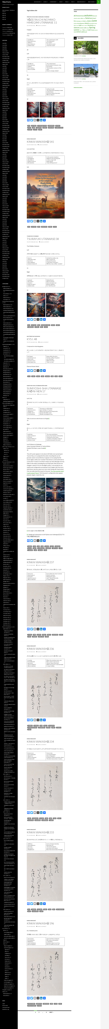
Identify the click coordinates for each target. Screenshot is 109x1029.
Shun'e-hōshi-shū (7, 593)
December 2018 (5, 209)
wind (40, 129)
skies (95, 25)
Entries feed (5, 1005)
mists (58, 325)
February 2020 (5, 184)
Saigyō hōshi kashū (7, 560)
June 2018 (4, 221)
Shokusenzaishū (6, 389)
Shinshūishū (5, 382)
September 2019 (5, 194)
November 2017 (5, 232)
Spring (92, 27)
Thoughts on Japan (6, 989)
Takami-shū (5, 607)
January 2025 (5, 77)
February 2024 (5, 98)
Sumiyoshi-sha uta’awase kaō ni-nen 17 (44, 390)
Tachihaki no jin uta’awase (9, 796)
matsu (75, 23)
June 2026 (4, 45)
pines (34, 548)
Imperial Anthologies (6, 344)
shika (50, 226)
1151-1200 (5, 875)
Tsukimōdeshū (6, 442)
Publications (5, 399)
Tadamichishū (6, 598)
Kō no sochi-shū (6, 522)
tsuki (60, 548)
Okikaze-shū (6, 545)
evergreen (35, 818)
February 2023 (5, 121)
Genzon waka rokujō (7, 418)
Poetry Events (6, 297)
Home (60, 1)
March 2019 (5, 203)
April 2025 (4, 72)
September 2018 (5, 215)
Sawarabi (7, 966)
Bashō (5, 450)
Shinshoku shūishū (7, 380)
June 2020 (4, 177)
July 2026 (4, 43)
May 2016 (4, 265)
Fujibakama (7, 953)
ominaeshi (30, 327)
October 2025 (5, 60)
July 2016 (4, 261)
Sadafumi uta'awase (8, 726)
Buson (5, 452)
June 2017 (4, 242)
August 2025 (5, 64)
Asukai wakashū (6, 475)
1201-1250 (5, 909)
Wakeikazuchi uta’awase (9, 906)
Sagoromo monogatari (8, 986)
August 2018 (5, 217)
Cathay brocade (42, 125)
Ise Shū (4, 498)
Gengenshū (5, 410)
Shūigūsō (5, 437)
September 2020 (5, 171)
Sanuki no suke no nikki (9, 938)
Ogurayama (42, 727)
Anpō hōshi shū (6, 473)
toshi (86, 30)
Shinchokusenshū (7, 368)
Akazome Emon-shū (7, 465)
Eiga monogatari (7, 945)
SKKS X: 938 (9, 35)
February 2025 (5, 75)
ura (35, 550)
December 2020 (5, 165)
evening (36, 725)
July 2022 (4, 135)
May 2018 (4, 223)
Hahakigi (6, 955)
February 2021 (5, 161)
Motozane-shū (6, 538)
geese (33, 376)
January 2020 (5, 186)
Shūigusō (5, 587)
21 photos (84, 55)
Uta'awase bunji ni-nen (9, 904)
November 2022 (5, 127)
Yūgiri (6, 978)
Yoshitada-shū (6, 621)
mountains (35, 911)
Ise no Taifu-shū (6, 496)
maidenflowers (46, 325)
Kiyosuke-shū (6, 520)
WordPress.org (5, 1009)
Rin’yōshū (5, 429)
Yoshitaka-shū (6, 623)
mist (29, 911)
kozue (46, 546)
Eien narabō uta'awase (8, 840)
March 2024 (5, 96)
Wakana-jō (7, 974)
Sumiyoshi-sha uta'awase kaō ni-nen (37, 385)
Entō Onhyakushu (7, 308)
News (3, 397)
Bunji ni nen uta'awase (8, 877)
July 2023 (4, 112)
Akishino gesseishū (7, 467)
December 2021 (5, 144)
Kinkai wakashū (31, 139)
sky (42, 327)
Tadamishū (5, 602)
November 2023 (5, 104)
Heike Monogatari (8, 980)
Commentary (53, 1)
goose (41, 818)
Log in (3, 1003)
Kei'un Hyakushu (6, 317)
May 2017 (4, 244)
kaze (29, 127)
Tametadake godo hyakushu (9, 334)
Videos (3, 991)
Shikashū (5, 366)
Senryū (4, 460)
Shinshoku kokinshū (7, 378)
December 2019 (5, 188)
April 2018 (4, 224)
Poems (66, 1)
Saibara (4, 458)
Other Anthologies (6, 403)
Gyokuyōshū (6, 352)
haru (91, 18)
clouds (75, 18)
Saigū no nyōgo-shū (7, 558)
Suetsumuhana (8, 968)
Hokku (4, 448)
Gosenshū (5, 348)
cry (29, 376)
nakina (45, 127)
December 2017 (5, 230)
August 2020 (5, 173)
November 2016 (5, 253)
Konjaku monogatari (8, 984)
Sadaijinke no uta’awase (9, 805)
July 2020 (4, 175)
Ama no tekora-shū (7, 471)
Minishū (5, 532)
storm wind (41, 548)
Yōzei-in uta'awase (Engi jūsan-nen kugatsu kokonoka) (9, 761)
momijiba (39, 127)
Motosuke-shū (6, 536)
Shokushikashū (6, 391)
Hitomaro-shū (6, 492)
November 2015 (5, 276)
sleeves (77, 28)
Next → (51, 1012)
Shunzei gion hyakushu (8, 328)
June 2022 (4, 137)
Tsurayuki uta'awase (33, 236)
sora (88, 27)
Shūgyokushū (6, 585)
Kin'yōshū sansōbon (8, 361)
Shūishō (5, 439)
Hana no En (7, 957)
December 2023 (5, 102)
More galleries (78, 87)
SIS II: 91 (4, 17)
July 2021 (4, 154)
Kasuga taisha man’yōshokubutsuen (83, 58)
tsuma (39, 1005)
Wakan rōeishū (6, 444)
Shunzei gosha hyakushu (8, 330)
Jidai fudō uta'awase (8, 916)
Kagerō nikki (6, 934)
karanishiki (51, 125)
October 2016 (5, 255)
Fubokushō (5, 408)
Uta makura (5, 299)
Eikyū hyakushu (6, 304)
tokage (59, 727)
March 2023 (5, 119)
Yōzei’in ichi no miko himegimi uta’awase (38, 16)
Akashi (6, 951)
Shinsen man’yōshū (7, 433)
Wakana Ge (7, 972)
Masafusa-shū (6, 528)
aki (29, 125)
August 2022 (5, 133)
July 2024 (4, 89)
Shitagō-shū (5, 581)
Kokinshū (5, 363)
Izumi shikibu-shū (7, 502)
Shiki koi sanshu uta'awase (9, 731)
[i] (48, 418)
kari (43, 376)
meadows (44, 226)
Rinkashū (5, 549)
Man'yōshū (5, 421)
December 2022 (5, 125)
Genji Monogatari (7, 947)
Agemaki (7, 949)
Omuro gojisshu (6, 425)
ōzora (37, 327)
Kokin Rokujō (6, 420)
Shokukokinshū (6, 387)
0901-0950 (5, 664)
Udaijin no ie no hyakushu (8, 341)
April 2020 (4, 180)
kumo (44, 634)
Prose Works (5, 928)
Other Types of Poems (7, 446)
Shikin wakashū (6, 579)
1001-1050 (5, 800)
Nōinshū (5, 543)
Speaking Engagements (8, 401)
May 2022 (4, 138)
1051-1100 (5, 812)
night (80, 25)
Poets (72, 1)
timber (51, 820)
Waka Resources (81, 1)
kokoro (89, 21)
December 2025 (5, 56)
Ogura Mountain (32, 727)
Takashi (35, 636)
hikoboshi (46, 1003)
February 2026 (5, 52)
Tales (4, 943)
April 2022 (4, 140)
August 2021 (5, 152)
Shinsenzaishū (6, 376)
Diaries (4, 930)
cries (29, 818)
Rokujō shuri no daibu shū (8, 551)
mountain (55, 634)
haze (38, 376)
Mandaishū (5, 423)
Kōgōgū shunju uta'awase (9, 823)
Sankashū (5, 570)
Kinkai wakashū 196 (40, 923)
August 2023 (5, 110)
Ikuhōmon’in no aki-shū (8, 494)
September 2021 (5, 150)
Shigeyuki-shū (6, 577)
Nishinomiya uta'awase (9, 858)
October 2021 (5, 148)
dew (82, 18)
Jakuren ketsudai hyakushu (9, 312)
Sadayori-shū (6, 554)
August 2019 (5, 196)
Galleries (81, 38)
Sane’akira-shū (6, 566)
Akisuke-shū (6, 469)
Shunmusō (5, 594)
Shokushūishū (6, 393)
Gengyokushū (6, 412)
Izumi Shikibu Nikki (8, 932)
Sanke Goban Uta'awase (9, 865)
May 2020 (4, 179)
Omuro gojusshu (6, 427)
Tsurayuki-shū (6, 613)
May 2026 (4, 47)
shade (48, 727)
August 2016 (5, 259)
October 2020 (5, 169)
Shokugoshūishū (6, 386)
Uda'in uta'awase (7, 750)
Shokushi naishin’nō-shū (8, 583)
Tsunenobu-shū (6, 611)
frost (84, 18)
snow (81, 28)
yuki (45, 550)
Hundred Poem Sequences (8, 301)
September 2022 (5, 131)
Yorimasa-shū (6, 617)
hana (87, 18)
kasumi (47, 376)
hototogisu (78, 21)
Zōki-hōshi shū (6, 625)
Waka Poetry (6, 2)
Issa (5, 454)
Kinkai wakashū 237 (40, 562)
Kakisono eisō (6, 504)
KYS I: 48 (32, 339)
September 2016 (5, 257)
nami (77, 25)
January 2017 (5, 249)
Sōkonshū (5, 441)
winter (79, 32)
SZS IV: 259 (9, 27)
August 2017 (5, 238)
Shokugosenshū (6, 384)
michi (53, 325)
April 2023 (4, 117)
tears (81, 30)
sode (84, 28)
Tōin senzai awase (8, 747)
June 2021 (4, 156)
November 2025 (5, 58)
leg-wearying (60, 909)
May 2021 (4, 158)
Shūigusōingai (6, 589)
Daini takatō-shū (6, 479)
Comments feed (5, 1007)
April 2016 (4, 267)
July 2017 (4, 240)
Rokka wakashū (6, 431)
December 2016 (5, 251)
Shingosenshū (6, 370)
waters (40, 550)
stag (55, 226)
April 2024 (4, 94)
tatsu (35, 129)
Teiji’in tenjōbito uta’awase (9, 740)
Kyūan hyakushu (6, 322)
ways (46, 327)
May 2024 (4, 93)
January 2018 (5, 228)
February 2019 (5, 205)
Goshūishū (5, 350)
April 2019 (4, 202)
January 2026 (5, 54)
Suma (6, 970)
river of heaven (32, 1005)
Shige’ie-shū (5, 575)
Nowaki (6, 964)
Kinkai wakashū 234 (40, 741)
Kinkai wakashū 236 (40, 648)
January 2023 (5, 123)
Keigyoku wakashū (7, 507)
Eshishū (5, 485)
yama (47, 636)
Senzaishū (5, 365)
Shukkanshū (5, 591)
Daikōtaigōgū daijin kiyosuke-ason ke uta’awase (8, 884)
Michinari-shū (6, 530)
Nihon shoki (5, 942)
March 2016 (5, 268)
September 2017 (5, 236)
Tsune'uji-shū (6, 609)
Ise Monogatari (7, 982)
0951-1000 (5, 774)
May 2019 (4, 200)
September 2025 (5, 62)
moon (29, 548)
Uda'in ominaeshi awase (9, 660)
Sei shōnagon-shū (7, 573)
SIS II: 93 (4, 13)
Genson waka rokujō (7, 414)
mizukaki (57, 546)
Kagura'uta (5, 456)
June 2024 (4, 91)
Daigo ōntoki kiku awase (9, 684)
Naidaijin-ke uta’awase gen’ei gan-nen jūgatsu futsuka (9, 855)
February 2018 (5, 226)
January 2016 (5, 272)
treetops (55, 548)
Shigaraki (37, 820)
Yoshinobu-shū (6, 619)
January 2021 (5, 163)
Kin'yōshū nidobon (8, 359)
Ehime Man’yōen (78, 81)
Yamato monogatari (8, 987)
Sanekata (90, 25)
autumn (34, 125)
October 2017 (5, 234)
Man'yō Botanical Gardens (8, 290)
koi (86, 21)
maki (55, 818)
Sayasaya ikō (5, 572)
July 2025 (4, 66)
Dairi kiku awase (7, 691)
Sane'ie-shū (5, 564)
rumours (51, 127)
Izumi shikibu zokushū (8, 500)
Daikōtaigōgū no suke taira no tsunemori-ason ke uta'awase (9, 889)
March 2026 (5, 50)
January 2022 (5, 142)
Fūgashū (5, 346)
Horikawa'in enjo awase (9, 844)
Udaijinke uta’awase (8, 902)
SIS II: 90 (4, 19)
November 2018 (5, 211)
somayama (44, 820)
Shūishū (5, 395)
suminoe (48, 548)
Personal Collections (6, 462)
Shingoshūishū (6, 372)
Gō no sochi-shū (6, 486)
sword (30, 129)
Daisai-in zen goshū (7, 481)
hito (75, 21)
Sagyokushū (5, 556)
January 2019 (5, 207)
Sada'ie (85, 25)
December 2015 (5, 274)
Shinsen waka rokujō (7, 435)
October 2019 (5, 192)
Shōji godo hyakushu (7, 324)
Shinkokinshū (6, 374)
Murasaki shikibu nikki (8, 936)
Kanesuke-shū (6, 506)
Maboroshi (7, 961)
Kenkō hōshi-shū (6, 509)
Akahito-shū (5, 464)
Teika (83, 30)
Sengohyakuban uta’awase (9, 921)
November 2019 (5, 190)
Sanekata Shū (6, 568)
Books (45, 1)
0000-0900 (5, 628)
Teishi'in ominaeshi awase (9, 654)
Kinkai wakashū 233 (40, 832)
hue (34, 546)
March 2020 (5, 182)
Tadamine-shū (6, 600)
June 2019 (4, 198)
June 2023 (4, 114)
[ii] (45, 448)
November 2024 (5, 81)
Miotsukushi (7, 963)
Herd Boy (39, 1003)
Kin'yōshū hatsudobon (33, 336)
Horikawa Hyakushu (7, 310)
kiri (33, 127)
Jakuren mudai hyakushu (8, 315)
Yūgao (6, 976)
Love (56, 1003)
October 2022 (5, 129)
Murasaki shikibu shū (7, 540)
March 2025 (5, 73)
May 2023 (4, 115)
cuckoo (79, 18)
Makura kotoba (6, 288)
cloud (29, 634)
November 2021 (5, 146)
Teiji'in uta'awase (7, 738)
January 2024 (5, 100)
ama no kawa (31, 1003)
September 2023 (5, 108)
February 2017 (5, 247)
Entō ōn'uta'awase (8, 911)
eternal (30, 725)
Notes (4, 295)
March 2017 (5, 246)
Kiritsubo (7, 959)
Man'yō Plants (6, 293)
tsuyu (92, 30)
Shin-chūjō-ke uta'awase (9, 868)
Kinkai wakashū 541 (40, 141)
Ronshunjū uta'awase (8, 724)
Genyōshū (5, 416)
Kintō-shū (5, 518)
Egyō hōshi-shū (6, 483)
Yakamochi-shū (6, 615)
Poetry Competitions (6, 627)
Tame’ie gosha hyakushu (8, 332)
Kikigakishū (5, 515)
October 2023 (5, 106)
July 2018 (4, 219)
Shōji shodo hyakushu (7, 326)
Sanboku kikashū (6, 562)
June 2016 (4, 263)
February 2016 (5, 270)
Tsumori (30, 550)
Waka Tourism (91, 1)
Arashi (29, 546)
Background (37, 1)
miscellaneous (80, 23)
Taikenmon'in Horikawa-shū (9, 604)
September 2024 (5, 85)
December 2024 (5, 79)
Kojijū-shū (5, 524)
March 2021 (5, 159)
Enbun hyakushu (6, 306)
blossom (95, 15)
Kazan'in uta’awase (8, 788)
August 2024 (5, 87)
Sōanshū (5, 596)
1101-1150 (5, 838)
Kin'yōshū (5, 354)
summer (76, 30)
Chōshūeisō (5, 477)
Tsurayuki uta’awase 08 (43, 238)
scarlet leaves (59, 127)
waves (96, 30)
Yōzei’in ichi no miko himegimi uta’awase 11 (42, 21)
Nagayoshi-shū (6, 541)
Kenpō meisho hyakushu (8, 319)
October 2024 (5, 83)
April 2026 (4, 49)
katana (58, 125)
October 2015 (5, 278)
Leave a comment (42, 25)
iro (38, 546)
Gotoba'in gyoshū (7, 490)
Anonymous (80, 16)
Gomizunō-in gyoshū (7, 488)
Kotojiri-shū (5, 526)
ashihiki (34, 909)
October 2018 (5, 213)
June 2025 (4, 68)
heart (94, 18)
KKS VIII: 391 (10, 31)
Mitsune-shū (6, 534)
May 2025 (4, 70)
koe (56, 376)
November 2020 (5, 167)
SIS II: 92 (4, 15)
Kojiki (4, 940)
